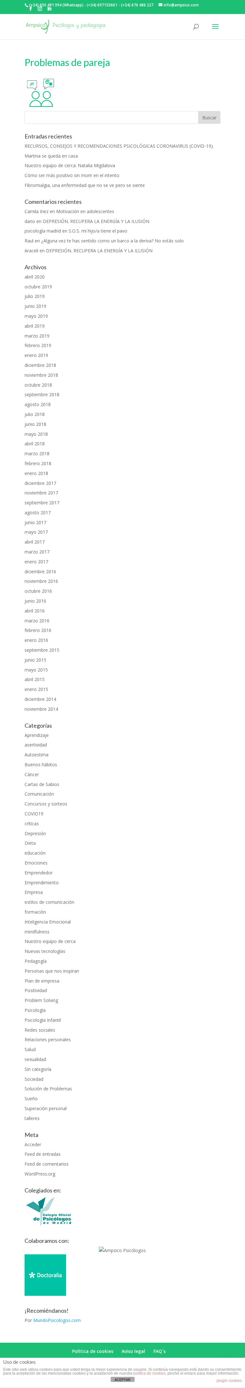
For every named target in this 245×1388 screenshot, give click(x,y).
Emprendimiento (42, 883)
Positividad (36, 990)
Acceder (33, 1144)
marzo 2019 (37, 336)
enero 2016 (36, 640)
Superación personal (46, 1108)
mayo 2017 (36, 532)
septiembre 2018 (42, 394)
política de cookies (149, 1373)
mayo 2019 (36, 316)
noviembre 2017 (41, 493)
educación (35, 853)
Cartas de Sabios (42, 784)
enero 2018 (36, 473)
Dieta (30, 843)
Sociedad (34, 1079)
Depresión (35, 833)
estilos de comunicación (49, 902)
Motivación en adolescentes (85, 211)
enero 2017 (36, 562)
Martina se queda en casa (51, 156)
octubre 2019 (38, 287)
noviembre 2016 (41, 581)
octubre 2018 (38, 385)
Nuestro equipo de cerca (50, 941)
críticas (32, 823)
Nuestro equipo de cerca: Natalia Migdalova (70, 165)
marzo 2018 (37, 453)
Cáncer (32, 774)
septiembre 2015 (42, 650)
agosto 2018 (38, 404)
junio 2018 (35, 424)
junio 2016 (35, 601)
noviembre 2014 (41, 709)
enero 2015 (36, 689)
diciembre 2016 (40, 571)
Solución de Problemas (48, 1089)
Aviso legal (133, 1351)
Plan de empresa (42, 981)
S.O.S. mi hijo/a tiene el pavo (98, 231)
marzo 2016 (37, 621)
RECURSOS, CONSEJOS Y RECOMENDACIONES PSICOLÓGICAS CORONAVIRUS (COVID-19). (119, 146)
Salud (30, 1049)
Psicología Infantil (43, 1020)
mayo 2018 (36, 434)
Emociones (36, 863)
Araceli (31, 251)
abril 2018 (35, 444)
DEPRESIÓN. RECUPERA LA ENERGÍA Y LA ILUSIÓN (96, 221)
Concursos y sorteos (46, 804)
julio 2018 (35, 414)
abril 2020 (35, 277)
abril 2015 (35, 679)
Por (53, 1320)
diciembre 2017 (40, 483)
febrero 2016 (38, 630)
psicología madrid (43, 231)
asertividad (36, 745)
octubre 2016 (38, 591)
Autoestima (36, 755)
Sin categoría (38, 1069)
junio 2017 (35, 522)
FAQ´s (159, 1351)
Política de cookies (92, 1351)
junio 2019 (35, 306)
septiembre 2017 (42, 503)
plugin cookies (229, 1380)
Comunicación (39, 794)
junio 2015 (35, 660)
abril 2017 (35, 542)
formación (35, 912)
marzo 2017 (37, 552)
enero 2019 (36, 355)
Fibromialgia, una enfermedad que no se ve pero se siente (85, 185)
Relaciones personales (48, 1039)
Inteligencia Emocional (48, 922)
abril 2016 (35, 611)
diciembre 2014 (40, 699)
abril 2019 (35, 326)
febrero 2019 (38, 345)
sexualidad (35, 1059)
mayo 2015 (36, 670)
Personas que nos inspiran (52, 971)
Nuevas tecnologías (45, 951)
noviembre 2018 (41, 375)
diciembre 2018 (40, 365)
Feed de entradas (43, 1154)
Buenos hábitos (41, 764)
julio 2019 (35, 296)
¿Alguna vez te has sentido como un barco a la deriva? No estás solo (112, 241)
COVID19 (34, 814)
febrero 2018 (38, 463)
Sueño (31, 1098)
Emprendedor (39, 873)
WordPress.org (40, 1174)
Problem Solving (41, 1000)
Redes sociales (40, 1030)
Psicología (35, 1010)
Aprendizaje (37, 735)
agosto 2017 (38, 512)
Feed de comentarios (47, 1164)
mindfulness (37, 932)
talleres (32, 1118)
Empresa (34, 892)
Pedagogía (36, 961)
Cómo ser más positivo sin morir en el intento (72, 175)
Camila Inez (36, 211)
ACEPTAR (122, 1380)
